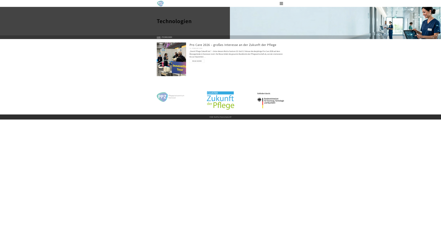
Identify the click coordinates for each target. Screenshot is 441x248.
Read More (197, 61)
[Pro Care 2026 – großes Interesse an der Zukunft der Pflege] (171, 59)
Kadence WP (228, 117)
